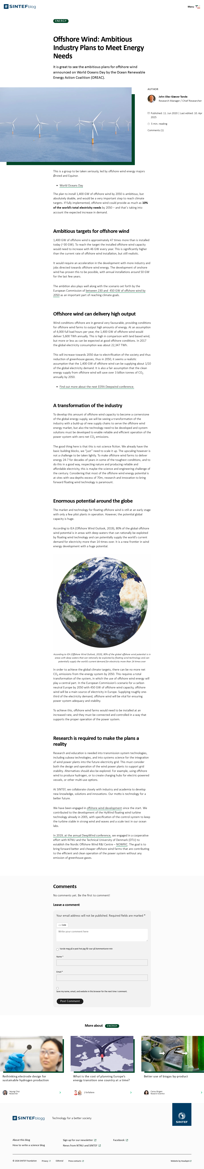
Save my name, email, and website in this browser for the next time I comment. (91, 991)
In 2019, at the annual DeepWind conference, (82, 835)
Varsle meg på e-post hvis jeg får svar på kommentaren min (86, 949)
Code (64, 925)
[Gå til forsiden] (28, 1118)
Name (59, 957)
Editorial (59, 1161)
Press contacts (75, 1161)
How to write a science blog (29, 1145)
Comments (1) (156, 130)
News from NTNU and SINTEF (80, 1145)
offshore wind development (104, 808)
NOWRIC (121, 844)
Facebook (119, 1140)
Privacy (45, 1161)
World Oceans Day (71, 185)
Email (59, 972)
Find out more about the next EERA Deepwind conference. (97, 386)
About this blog (21, 1140)
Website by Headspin (180, 1161)
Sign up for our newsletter (78, 1140)
